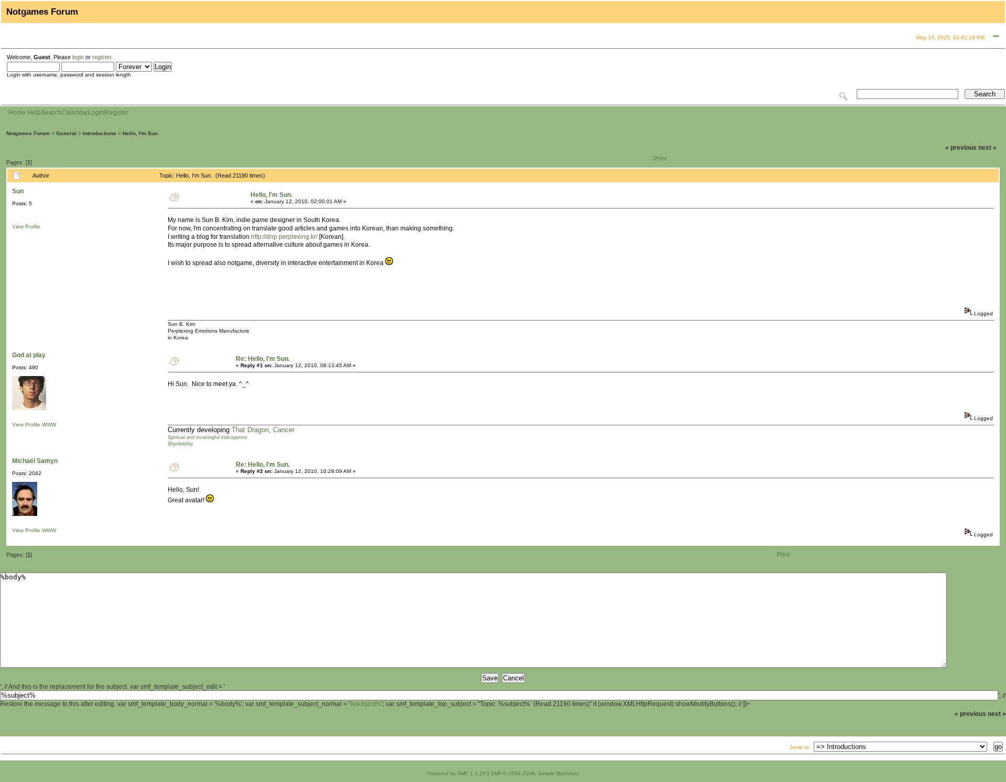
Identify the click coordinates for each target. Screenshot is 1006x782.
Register (116, 112)
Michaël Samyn (35, 461)
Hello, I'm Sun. (141, 133)
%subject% (365, 704)
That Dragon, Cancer (263, 430)
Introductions (99, 133)
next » (987, 147)
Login (96, 112)
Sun (18, 191)
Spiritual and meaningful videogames (207, 437)
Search (51, 112)
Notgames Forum (28, 133)
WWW (49, 424)
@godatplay (180, 443)
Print (659, 158)
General (66, 133)
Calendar (74, 112)
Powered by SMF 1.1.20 (456, 773)
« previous (961, 147)
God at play (29, 355)
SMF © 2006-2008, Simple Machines (534, 773)
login (78, 57)
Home (17, 112)
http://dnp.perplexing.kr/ (284, 236)
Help (34, 112)
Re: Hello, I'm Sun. (263, 358)
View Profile (26, 226)
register (101, 57)
